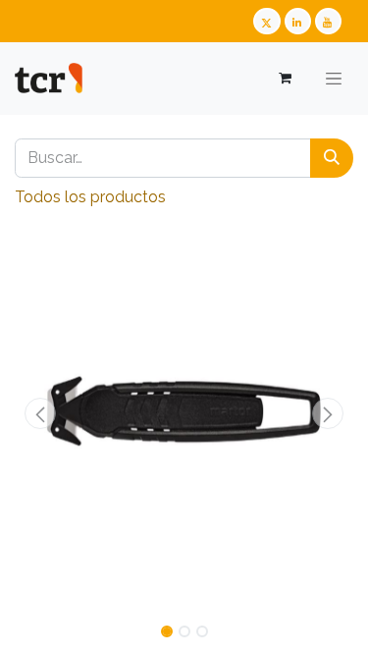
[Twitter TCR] (266, 21)
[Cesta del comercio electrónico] (284, 78)
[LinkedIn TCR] (298, 21)
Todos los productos (90, 197)
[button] (40, 413)
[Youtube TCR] (328, 21)
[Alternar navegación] (333, 78)
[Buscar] (331, 158)
